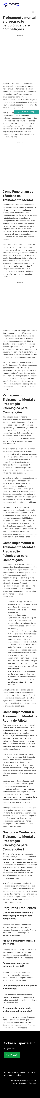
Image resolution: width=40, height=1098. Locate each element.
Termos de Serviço (18, 1081)
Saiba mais (11, 1055)
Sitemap (32, 1083)
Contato (24, 1083)
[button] (24, 12)
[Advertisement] (20, 59)
